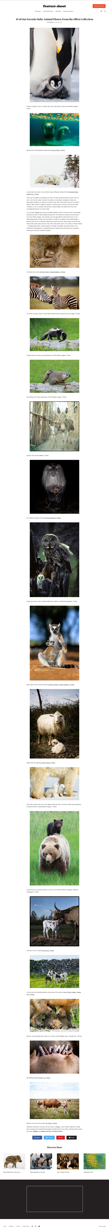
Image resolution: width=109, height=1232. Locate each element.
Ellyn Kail (51, 22)
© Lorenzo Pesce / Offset (47, 763)
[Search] (104, 11)
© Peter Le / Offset (44, 1078)
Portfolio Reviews (48, 11)
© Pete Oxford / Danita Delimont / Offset (52, 272)
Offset (37, 212)
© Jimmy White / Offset (58, 150)
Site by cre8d (102, 1226)
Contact (18, 1226)
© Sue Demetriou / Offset (53, 518)
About (4, 1226)
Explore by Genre (68, 11)
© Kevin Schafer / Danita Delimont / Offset (61, 684)
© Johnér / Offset (51, 1123)
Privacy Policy (25, 1226)
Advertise (58, 11)
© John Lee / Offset (48, 950)
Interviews (38, 11)
